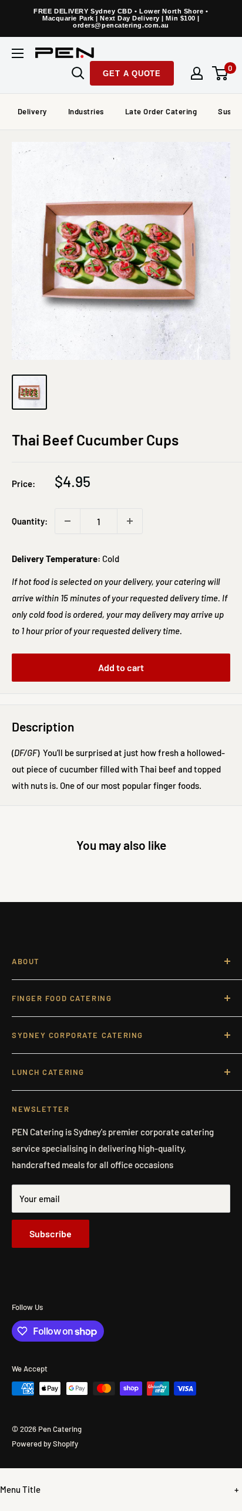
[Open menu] (17, 53)
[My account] (197, 73)
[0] (220, 73)
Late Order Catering (161, 111)
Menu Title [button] (20, 1489)
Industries (86, 111)
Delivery (32, 111)
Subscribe (50, 1233)
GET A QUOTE (132, 73)
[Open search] (78, 73)
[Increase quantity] (129, 521)
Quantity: (30, 521)
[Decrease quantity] (67, 521)
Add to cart (121, 667)
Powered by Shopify (45, 1443)
